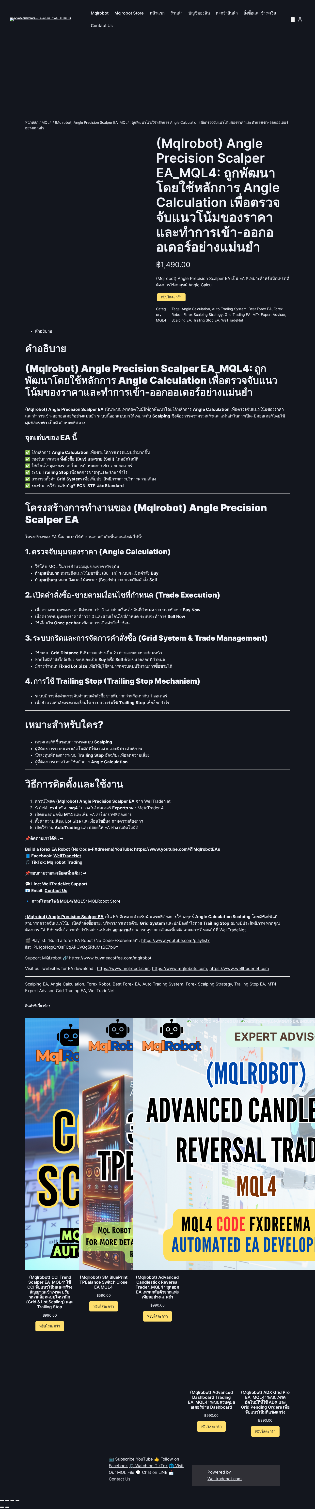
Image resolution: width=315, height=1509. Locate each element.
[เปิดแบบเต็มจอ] (7, 1500)
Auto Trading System (229, 309)
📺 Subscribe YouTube (131, 1459)
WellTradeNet (232, 320)
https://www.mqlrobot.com (123, 968)
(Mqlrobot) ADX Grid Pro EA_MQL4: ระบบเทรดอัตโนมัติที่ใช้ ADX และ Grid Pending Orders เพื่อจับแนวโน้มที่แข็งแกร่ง (265, 1402)
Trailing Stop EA (206, 320)
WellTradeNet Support (64, 883)
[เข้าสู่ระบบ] (300, 19)
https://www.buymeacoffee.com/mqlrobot (110, 957)
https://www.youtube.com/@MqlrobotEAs (177, 849)
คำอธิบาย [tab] (43, 331)
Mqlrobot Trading (64, 862)
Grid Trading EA (238, 314)
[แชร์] (12, 1500)
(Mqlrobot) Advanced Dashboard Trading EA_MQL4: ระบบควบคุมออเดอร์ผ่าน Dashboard (211, 1400)
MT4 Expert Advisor (268, 314)
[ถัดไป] (7, 1507)
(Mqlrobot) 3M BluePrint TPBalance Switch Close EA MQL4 (103, 1282)
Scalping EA (181, 320)
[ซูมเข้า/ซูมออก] (2, 1500)
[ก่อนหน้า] (2, 1507)
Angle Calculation (196, 309)
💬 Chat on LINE (151, 1472)
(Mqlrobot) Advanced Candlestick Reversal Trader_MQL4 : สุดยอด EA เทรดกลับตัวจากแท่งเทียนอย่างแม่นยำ (157, 1287)
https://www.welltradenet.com (239, 968)
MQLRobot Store (104, 901)
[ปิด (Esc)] (17, 1500)
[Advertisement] (157, 80)
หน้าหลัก (31, 122)
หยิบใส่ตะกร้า (171, 297)
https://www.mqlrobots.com (179, 968)
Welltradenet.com (224, 1478)
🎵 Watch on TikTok (148, 1465)
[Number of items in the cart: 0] (293, 19)
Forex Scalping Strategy (203, 314)
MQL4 (47, 122)
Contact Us (56, 890)
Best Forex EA (260, 309)
